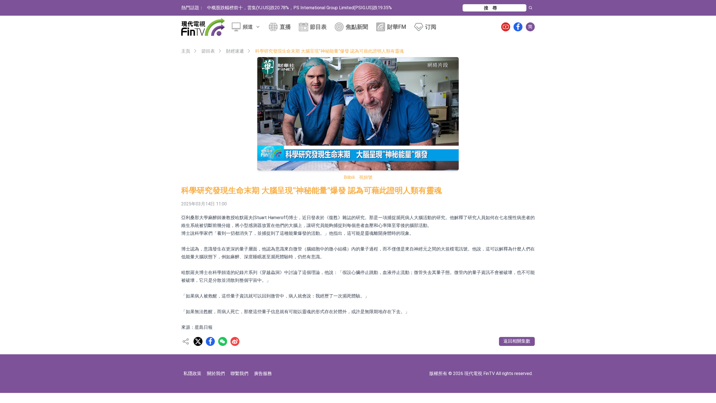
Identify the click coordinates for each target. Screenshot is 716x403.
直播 (285, 27)
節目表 (318, 27)
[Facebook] (518, 26)
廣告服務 (263, 373)
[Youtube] (505, 26)
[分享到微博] (234, 341)
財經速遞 (235, 51)
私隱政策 (192, 373)
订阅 (430, 27)
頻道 (248, 27)
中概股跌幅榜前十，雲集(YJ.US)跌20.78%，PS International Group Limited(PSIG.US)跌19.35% (299, 7)
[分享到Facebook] (210, 341)
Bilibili (349, 177)
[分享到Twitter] (198, 341)
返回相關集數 (516, 341)
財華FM (396, 27)
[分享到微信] (222, 341)
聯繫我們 (239, 373)
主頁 (185, 51)
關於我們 (216, 373)
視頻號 (366, 177)
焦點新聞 (357, 27)
